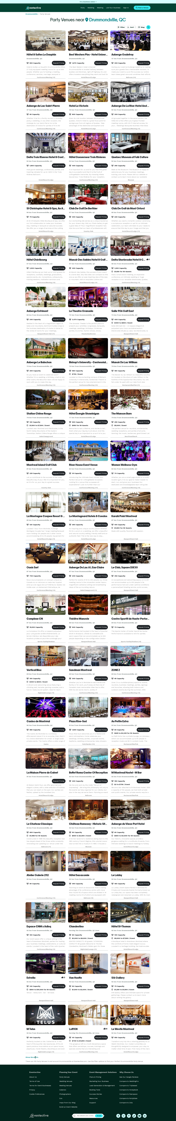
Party (83, 8)
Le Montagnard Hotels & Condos (88, 516)
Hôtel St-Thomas (121, 926)
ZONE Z (115, 670)
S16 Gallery (118, 977)
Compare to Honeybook (128, 1090)
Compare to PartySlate (128, 1098)
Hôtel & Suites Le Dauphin (41, 54)
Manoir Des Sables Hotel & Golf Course (91, 259)
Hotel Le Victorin (78, 105)
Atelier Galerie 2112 (38, 875)
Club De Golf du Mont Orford (128, 208)
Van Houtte (75, 977)
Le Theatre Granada (81, 311)
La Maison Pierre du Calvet (42, 772)
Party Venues (64, 1077)
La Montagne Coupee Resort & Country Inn (51, 516)
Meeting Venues (65, 1086)
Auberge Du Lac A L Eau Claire (86, 567)
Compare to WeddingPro (129, 1081)
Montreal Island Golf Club (42, 464)
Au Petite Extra (119, 721)
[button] (148, 27)
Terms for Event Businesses (40, 1086)
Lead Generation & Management (102, 1086)
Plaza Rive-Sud (78, 721)
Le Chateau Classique (40, 823)
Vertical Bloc (34, 670)
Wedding (90, 8)
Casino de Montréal (38, 721)
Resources (93, 1098)
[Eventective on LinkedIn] (145, 1116)
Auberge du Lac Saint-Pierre (43, 105)
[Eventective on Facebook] (118, 1116)
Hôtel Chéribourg (37, 259)
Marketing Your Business (99, 1081)
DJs (60, 1098)
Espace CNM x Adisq (39, 926)
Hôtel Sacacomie (79, 875)
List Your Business (113, 8)
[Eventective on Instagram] (123, 1116)
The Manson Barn (121, 413)
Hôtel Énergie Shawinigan (84, 413)
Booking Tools (94, 1090)
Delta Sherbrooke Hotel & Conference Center (137, 259)
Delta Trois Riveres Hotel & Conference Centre (54, 157)
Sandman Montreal (80, 670)
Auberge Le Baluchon (39, 362)
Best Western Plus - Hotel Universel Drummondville (98, 54)
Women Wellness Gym (124, 464)
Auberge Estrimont (37, 311)
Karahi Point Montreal (124, 516)
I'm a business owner (87, 2)
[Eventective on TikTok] (134, 1116)
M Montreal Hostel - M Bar (126, 772)
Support (92, 1103)
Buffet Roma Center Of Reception (88, 772)
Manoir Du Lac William (124, 362)
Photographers (65, 1094)
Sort (132, 27)
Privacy (32, 1090)
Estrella (31, 977)
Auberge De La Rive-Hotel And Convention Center (140, 105)
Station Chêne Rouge (39, 413)
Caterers (62, 1090)
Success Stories (95, 1094)
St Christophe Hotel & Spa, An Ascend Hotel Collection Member (63, 208)
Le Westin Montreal (122, 1029)
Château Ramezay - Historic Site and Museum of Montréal (102, 823)
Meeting (100, 8)
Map (142, 27)
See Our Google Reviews (128, 1077)
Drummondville (32, 14)
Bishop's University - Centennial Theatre (92, 362)
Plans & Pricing (95, 1077)
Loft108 (73, 1029)
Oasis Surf (32, 567)
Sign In (126, 8)
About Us (33, 1077)
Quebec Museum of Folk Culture (129, 157)
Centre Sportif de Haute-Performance (133, 618)
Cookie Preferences (37, 1094)
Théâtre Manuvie (79, 618)
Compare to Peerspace (128, 1094)
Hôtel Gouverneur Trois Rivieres (87, 157)
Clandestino (76, 926)
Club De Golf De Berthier (83, 208)
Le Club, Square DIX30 (124, 567)
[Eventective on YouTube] (139, 1116)
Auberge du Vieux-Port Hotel (128, 823)
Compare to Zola (126, 1103)
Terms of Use (34, 1081)
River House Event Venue (83, 464)
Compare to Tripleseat (128, 1086)
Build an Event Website (68, 1107)
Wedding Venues (65, 1081)
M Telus (31, 1029)
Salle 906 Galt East (122, 311)
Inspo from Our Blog (67, 1103)
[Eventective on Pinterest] (129, 1116)
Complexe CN (35, 618)
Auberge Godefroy (122, 54)
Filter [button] (122, 27)
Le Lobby (116, 875)
